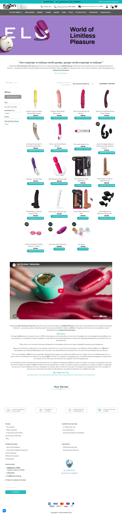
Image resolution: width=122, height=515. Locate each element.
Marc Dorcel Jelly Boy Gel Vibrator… (81, 112)
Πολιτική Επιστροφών (12, 456)
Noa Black (78, 375)
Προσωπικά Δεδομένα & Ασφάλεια (73, 433)
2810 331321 (72, 6)
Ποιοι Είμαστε (10, 427)
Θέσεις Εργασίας (11, 430)
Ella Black (30, 375)
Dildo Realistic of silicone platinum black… (34, 212)
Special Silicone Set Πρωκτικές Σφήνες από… (105, 212)
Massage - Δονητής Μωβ (34, 179)
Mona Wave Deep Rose (50, 375)
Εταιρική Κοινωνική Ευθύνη (14, 433)
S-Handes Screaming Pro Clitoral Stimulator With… (34, 145)
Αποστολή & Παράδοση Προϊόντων (17, 450)
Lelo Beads (81, 244)
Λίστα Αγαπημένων (68, 430)
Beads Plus (91, 375)
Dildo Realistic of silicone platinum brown (105, 180)
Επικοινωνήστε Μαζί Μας (13, 435)
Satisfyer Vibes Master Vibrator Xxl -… (58, 112)
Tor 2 (85, 375)
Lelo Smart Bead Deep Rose (57, 244)
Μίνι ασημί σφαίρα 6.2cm (81, 144)
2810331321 (10, 473)
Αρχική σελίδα (8, 82)
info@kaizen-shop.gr (14, 476)
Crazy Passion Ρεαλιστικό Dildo (81, 212)
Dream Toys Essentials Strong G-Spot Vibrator (105, 112)
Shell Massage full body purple (57, 179)
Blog (7, 438)
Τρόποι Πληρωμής (11, 453)
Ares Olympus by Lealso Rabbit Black (81, 180)
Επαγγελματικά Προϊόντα (71, 450)
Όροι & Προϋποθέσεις (13, 447)
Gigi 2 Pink (38, 375)
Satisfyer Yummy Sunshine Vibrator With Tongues (34, 112)
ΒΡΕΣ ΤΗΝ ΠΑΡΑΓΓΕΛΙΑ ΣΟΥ (108, 1)
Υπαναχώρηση (9, 459)
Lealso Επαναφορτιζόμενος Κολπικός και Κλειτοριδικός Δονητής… (105, 146)
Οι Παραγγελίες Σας (69, 427)
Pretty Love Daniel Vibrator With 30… (57, 145)
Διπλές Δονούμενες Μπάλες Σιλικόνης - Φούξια (34, 245)
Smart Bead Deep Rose (66, 375)
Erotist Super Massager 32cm (58, 211)
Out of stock (83, 218)
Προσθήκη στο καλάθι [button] (36, 118)
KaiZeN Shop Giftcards (70, 447)
